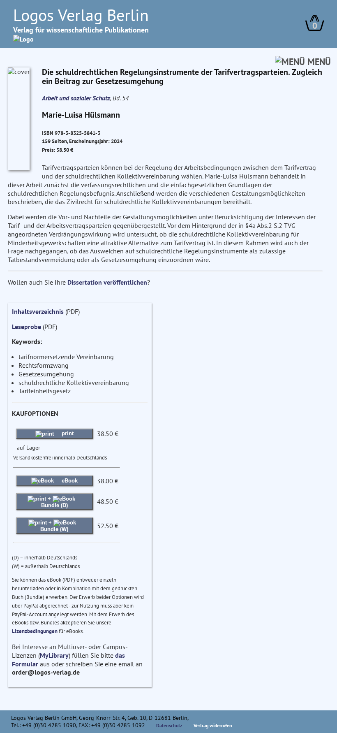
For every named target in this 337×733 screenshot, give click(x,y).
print (67, 433)
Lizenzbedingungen (35, 631)
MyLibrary (54, 655)
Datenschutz (169, 725)
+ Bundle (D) (54, 501)
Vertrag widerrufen (213, 725)
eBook (69, 481)
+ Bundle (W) (54, 525)
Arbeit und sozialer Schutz (76, 98)
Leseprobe (26, 326)
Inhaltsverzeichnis (38, 311)
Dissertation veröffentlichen (107, 282)
